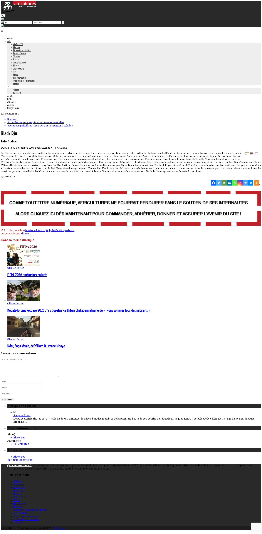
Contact (18, 522)
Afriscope (11, 101)
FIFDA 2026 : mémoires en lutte (27, 274)
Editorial (25, 233)
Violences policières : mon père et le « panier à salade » (40, 125)
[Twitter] (219, 183)
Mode (15, 74)
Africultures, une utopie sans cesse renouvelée (35, 122)
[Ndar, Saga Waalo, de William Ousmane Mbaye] (23, 335)
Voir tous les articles (19, 459)
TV (8, 86)
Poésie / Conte (19, 53)
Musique (16, 47)
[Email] (224, 183)
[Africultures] (18, 12)
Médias (16, 83)
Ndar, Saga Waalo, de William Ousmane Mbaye (36, 346)
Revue (9, 98)
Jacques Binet (21, 415)
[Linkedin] (229, 183)
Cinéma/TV (18, 44)
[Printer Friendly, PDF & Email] (252, 155)
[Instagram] (240, 183)
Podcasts (17, 92)
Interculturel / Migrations (24, 80)
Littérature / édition (22, 50)
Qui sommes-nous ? (19, 465)
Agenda (10, 104)
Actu (9, 41)
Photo (16, 65)
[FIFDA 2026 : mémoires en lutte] (23, 264)
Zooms (10, 95)
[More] (257, 183)
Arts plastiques (19, 62)
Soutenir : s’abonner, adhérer (30, 509)
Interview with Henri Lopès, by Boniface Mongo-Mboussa (49, 230)
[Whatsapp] (234, 183)
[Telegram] (245, 183)
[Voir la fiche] (14, 412)
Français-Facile (13, 107)
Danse (15, 59)
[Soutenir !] (131, 208)
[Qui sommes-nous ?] (2, 25)
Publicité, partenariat (26, 519)
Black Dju (19, 437)
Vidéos (16, 89)
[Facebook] (213, 183)
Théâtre (16, 56)
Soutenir (12, 119)
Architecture (18, 68)
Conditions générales (26, 516)
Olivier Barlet (15, 267)
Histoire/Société (20, 77)
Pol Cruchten (21, 443)
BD (14, 71)
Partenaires (20, 512)
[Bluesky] (250, 183)
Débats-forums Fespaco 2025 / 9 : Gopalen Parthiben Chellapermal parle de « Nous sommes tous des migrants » (79, 310)
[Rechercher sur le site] (3, 15)
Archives (60, 528)
